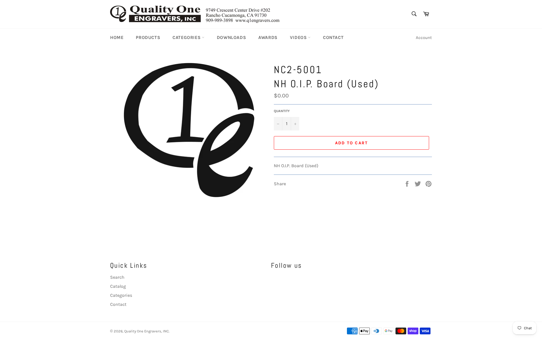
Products (148, 37)
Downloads (231, 37)
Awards (267, 37)
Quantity (282, 111)
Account (424, 37)
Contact (333, 37)
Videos (299, 37)
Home (116, 37)
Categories (187, 37)
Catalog (118, 286)
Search (117, 277)
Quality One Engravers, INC (146, 331)
